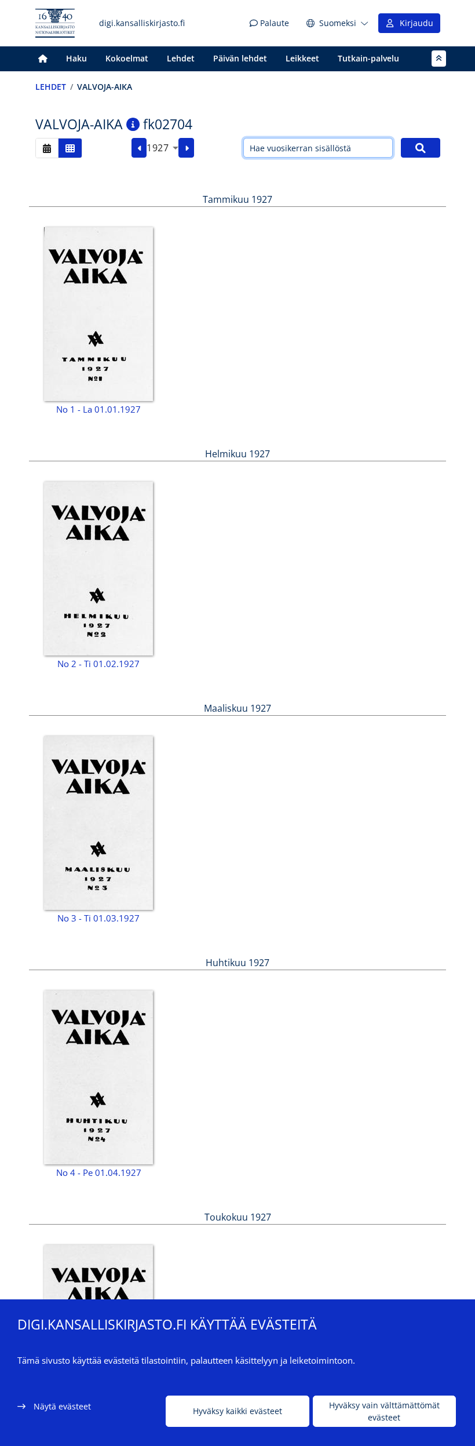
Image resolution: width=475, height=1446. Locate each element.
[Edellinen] (139, 148)
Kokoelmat (126, 58)
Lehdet (181, 58)
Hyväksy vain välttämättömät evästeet (384, 1411)
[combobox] (162, 148)
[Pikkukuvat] (70, 148)
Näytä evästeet (62, 1406)
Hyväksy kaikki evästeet (237, 1410)
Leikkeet (302, 58)
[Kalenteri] (47, 148)
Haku (76, 58)
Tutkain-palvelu (368, 58)
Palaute (273, 22)
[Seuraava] (186, 148)
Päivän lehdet (240, 58)
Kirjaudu (414, 22)
